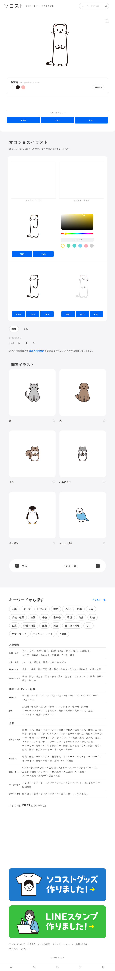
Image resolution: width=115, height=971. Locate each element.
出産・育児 (28, 730)
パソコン (26, 783)
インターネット (74, 783)
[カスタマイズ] (103, 967)
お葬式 (69, 730)
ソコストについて (17, 944)
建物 (44, 617)
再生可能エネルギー (57, 768)
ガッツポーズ (81, 676)
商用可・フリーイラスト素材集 (40, 6)
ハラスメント (43, 757)
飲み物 (32, 734)
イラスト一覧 (99, 600)
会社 (31, 757)
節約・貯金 (87, 742)
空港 (24, 749)
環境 (69, 617)
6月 (71, 695)
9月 (89, 695)
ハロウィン (28, 715)
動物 (14, 328)
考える (39, 676)
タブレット (39, 783)
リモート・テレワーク (88, 757)
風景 (65, 746)
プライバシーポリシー (19, 949)
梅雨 (61, 710)
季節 (55, 609)
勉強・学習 (42, 761)
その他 (62, 633)
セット (71, 794)
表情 (24, 676)
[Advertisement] (57, 103)
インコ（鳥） (71, 565)
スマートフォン (55, 783)
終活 (61, 730)
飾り (36, 794)
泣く (60, 676)
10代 (46, 651)
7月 (77, 695)
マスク (62, 734)
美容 (55, 625)
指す (24, 680)
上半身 (32, 669)
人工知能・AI (70, 772)
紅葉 (38, 715)
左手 (99, 669)
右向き (64, 669)
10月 (95, 695)
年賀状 (34, 707)
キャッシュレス (71, 742)
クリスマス (48, 715)
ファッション (54, 742)
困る (47, 676)
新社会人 (56, 757)
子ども (64, 655)
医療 (14, 625)
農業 (82, 772)
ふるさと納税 (29, 772)
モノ (88, 625)
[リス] (32, 454)
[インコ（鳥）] (82, 515)
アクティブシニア (61, 738)
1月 (42, 695)
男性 (24, 651)
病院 (77, 730)
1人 (24, 662)
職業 (24, 757)
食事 (24, 734)
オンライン (28, 761)
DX (95, 768)
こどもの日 (51, 710)
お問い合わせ (82, 944)
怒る (54, 676)
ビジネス (42, 609)
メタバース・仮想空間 (49, 772)
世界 (83, 746)
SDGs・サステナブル (33, 768)
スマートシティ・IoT (80, 768)
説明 (99, 676)
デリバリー (28, 746)
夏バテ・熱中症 (76, 734)
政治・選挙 (94, 746)
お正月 (25, 707)
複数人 (37, 662)
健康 (44, 625)
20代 (53, 651)
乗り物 (57, 617)
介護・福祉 (29, 625)
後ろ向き (83, 669)
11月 (24, 700)
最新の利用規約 (36, 351)
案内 (92, 676)
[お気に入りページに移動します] (80, 967)
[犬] (82, 392)
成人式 (43, 707)
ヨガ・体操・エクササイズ (36, 738)
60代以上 (85, 651)
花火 (83, 710)
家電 (82, 738)
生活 (33, 617)
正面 (45, 669)
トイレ (25, 742)
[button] (13, 87)
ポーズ (27, 609)
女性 (31, 651)
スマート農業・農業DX (34, 776)
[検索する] (106, 6)
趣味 (38, 746)
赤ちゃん (45, 655)
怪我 (90, 730)
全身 (24, 669)
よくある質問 (44, 944)
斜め (56, 669)
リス (24, 565)
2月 (48, 695)
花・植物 (74, 746)
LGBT (39, 651)
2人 (30, 662)
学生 (72, 655)
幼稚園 (55, 655)
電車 (61, 749)
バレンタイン (63, 707)
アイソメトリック (43, 633)
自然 (81, 617)
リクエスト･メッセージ (63, 944)
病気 (83, 730)
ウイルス (51, 734)
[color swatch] (63, 246)
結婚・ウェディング (46, 730)
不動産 (69, 761)
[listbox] (77, 222)
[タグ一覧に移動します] (57, 967)
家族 (45, 662)
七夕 (77, 710)
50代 (75, 651)
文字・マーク (19, 633)
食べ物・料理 (72, 625)
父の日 (84, 707)
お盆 (90, 710)
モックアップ (47, 794)
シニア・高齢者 (30, 655)
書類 (97, 738)
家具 (75, 738)
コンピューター (92, 783)
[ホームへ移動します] (11, 967)
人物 (14, 609)
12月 (32, 700)
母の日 (75, 707)
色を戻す (98, 87)
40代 (68, 651)
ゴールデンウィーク (32, 710)
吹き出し (26, 794)
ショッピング (38, 742)
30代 (60, 651)
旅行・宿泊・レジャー (40, 749)
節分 (52, 707)
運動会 (69, 710)
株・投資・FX (57, 761)
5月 (65, 695)
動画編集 (26, 787)
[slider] (77, 233)
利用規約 (31, 944)
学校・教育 (18, 617)
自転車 (68, 749)
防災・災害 (54, 776)
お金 (90, 609)
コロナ (41, 734)
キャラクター (54, 746)
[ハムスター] (82, 454)
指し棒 (32, 680)
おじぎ (68, 676)
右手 (92, 669)
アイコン (61, 794)
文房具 (89, 738)
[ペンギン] (32, 515)
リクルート (69, 757)
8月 (83, 695)
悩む (31, 676)
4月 (60, 695)
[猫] (32, 392)
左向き (73, 669)
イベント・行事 (73, 609)
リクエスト (82, 794)
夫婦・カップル (58, 662)
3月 (54, 695)
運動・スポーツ (94, 734)
